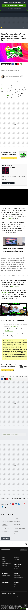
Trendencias (4, 584)
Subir (22, 549)
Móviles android (5, 531)
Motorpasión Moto (18, 577)
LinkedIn (3, 506)
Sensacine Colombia (19, 600)
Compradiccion (5, 588)
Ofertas (25, 376)
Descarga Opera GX (8, 183)
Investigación (5, 518)
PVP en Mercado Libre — (9, 158)
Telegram (19, 504)
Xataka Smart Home (6, 563)
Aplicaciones (17, 524)
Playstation (17, 27)
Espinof (16, 568)
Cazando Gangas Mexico (7, 521)
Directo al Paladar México (7, 602)
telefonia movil (17, 376)
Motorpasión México (19, 602)
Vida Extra (16, 559)
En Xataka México (6, 246)
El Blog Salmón (17, 584)
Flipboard (18, 64)
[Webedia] (5, 550)
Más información (22, 608)
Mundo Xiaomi (5, 565)
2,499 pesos (9, 331)
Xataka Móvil (4, 559)
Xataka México (5, 596)
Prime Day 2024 (5, 528)
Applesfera (4, 561)
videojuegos (4, 534)
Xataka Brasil (4, 598)
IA (11, 27)
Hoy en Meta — (8, 370)
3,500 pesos (14, 326)
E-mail (21, 64)
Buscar (26, 544)
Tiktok (5, 506)
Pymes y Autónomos (19, 586)
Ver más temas (5, 538)
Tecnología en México (19, 528)
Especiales (17, 521)
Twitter (16, 64)
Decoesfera (4, 586)
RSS (22, 504)
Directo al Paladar (6, 575)
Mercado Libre (6, 27)
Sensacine (16, 566)
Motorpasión (17, 575)
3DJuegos (16, 557)
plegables (24, 27)
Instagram (16, 504)
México (16, 531)
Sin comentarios (7, 64)
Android (13, 286)
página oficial (8, 218)
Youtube (13, 504)
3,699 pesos (18, 336)
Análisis (16, 518)
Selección (9, 376)
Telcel (15, 534)
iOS (18, 286)
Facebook (13, 64)
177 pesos (10, 96)
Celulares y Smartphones (5, 525)
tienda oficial (5, 292)
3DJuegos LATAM (18, 596)
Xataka (3, 557)
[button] (14, 76)
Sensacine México (18, 598)
